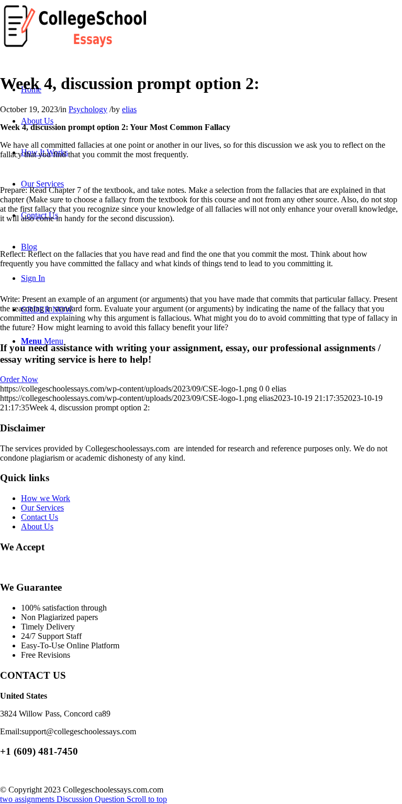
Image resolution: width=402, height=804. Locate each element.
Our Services (42, 507)
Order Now (19, 379)
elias (129, 109)
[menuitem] (37, 120)
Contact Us (39, 517)
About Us (37, 526)
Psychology (88, 109)
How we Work (45, 498)
